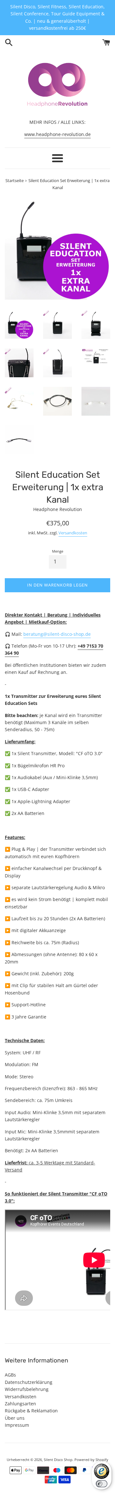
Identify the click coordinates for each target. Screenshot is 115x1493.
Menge (57, 551)
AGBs (10, 1375)
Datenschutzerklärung (28, 1382)
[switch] (101, 1483)
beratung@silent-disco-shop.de (57, 634)
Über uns (15, 1418)
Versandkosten (72, 533)
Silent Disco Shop (58, 1459)
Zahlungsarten (20, 1404)
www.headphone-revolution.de (57, 134)
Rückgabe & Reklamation (31, 1411)
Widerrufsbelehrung (27, 1389)
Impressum (17, 1425)
